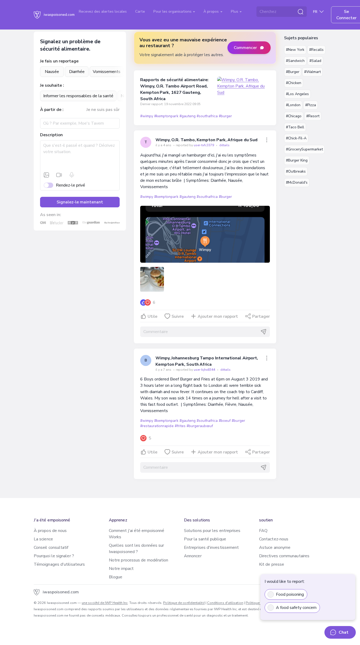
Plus (235, 11)
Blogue (115, 577)
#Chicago (293, 116)
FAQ (263, 531)
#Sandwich (295, 60)
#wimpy (146, 116)
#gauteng (187, 116)
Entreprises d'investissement (211, 547)
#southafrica (207, 116)
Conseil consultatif (51, 547)
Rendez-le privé (70, 185)
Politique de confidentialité (184, 602)
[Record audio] (72, 175)
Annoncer (193, 556)
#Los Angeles (297, 93)
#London (293, 105)
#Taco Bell (295, 127)
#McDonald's (297, 182)
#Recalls (316, 49)
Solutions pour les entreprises (212, 531)
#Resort (312, 116)
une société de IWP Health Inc (105, 602)
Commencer (245, 48)
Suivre (178, 316)
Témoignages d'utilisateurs (59, 564)
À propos (211, 11)
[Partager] (267, 140)
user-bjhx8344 (205, 370)
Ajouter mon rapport (218, 316)
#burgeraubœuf (200, 425)
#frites (180, 425)
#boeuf (225, 420)
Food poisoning (290, 594)
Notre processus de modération (138, 560)
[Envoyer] (263, 332)
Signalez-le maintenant (80, 202)
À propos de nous (50, 531)
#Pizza (310, 105)
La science (43, 539)
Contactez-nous (273, 539)
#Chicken (293, 82)
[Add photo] (46, 175)
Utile (152, 316)
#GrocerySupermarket (304, 149)
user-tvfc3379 (204, 145)
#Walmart (312, 71)
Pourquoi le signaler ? (54, 556)
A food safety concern (296, 607)
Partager (261, 316)
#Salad (315, 60)
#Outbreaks (296, 171)
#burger (225, 116)
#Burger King (297, 160)
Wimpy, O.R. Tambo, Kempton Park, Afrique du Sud (206, 140)
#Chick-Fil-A (296, 138)
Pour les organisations (173, 11)
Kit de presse (271, 564)
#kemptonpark (166, 116)
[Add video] (59, 175)
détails (224, 145)
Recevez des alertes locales (103, 11)
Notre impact (121, 568)
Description (51, 135)
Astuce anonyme (274, 547)
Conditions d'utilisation (225, 602)
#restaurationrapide (157, 425)
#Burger (292, 71)
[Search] (300, 11)
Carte (140, 11)
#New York (295, 49)
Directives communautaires (284, 556)
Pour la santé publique (205, 539)
